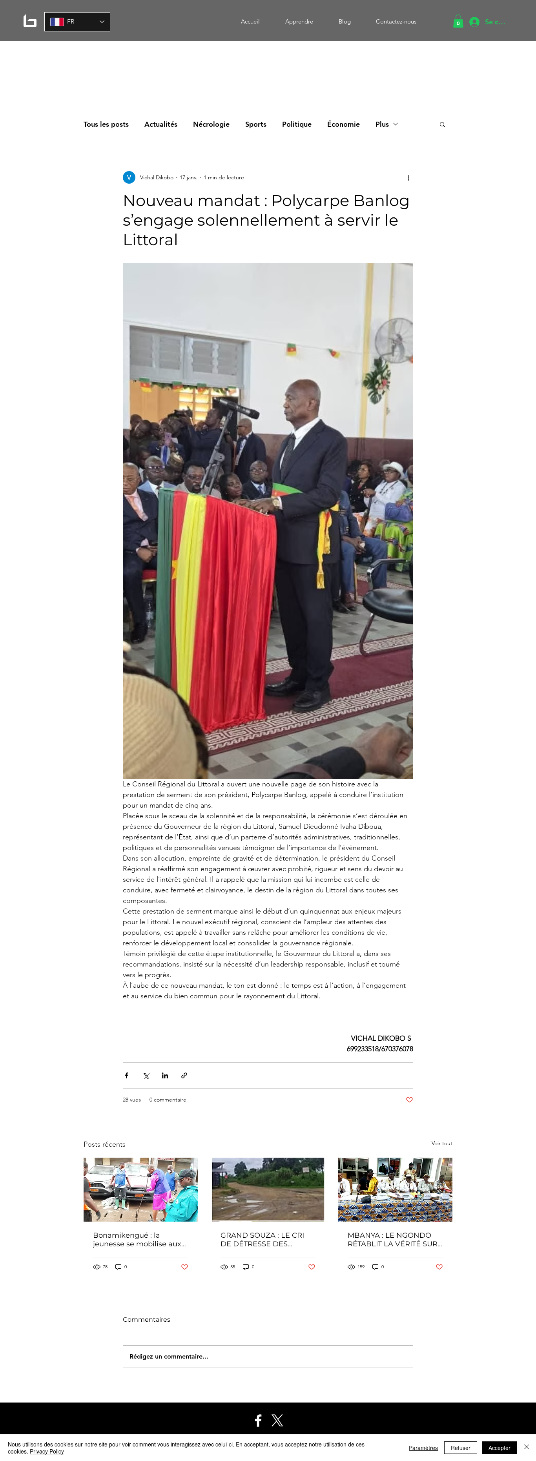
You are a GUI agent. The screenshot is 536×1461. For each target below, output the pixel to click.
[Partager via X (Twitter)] (145, 1075)
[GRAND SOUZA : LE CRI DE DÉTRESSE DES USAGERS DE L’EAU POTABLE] (268, 1190)
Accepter (499, 1448)
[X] (277, 1420)
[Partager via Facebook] (126, 1075)
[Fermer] (526, 1448)
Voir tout (442, 1143)
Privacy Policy (47, 1451)
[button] (458, 21)
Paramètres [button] (423, 1448)
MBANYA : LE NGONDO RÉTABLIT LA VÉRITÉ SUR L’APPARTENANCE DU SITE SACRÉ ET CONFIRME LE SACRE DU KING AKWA (394, 1239)
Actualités (160, 124)
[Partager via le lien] (184, 1075)
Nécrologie (211, 124)
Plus (382, 124)
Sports (255, 124)
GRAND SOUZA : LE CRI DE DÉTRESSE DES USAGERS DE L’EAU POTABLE (262, 1239)
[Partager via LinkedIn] (165, 1075)
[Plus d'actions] (408, 177)
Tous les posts (106, 124)
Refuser (460, 1448)
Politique (297, 124)
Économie (343, 124)
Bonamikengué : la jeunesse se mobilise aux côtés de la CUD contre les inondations (139, 1239)
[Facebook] (258, 1420)
